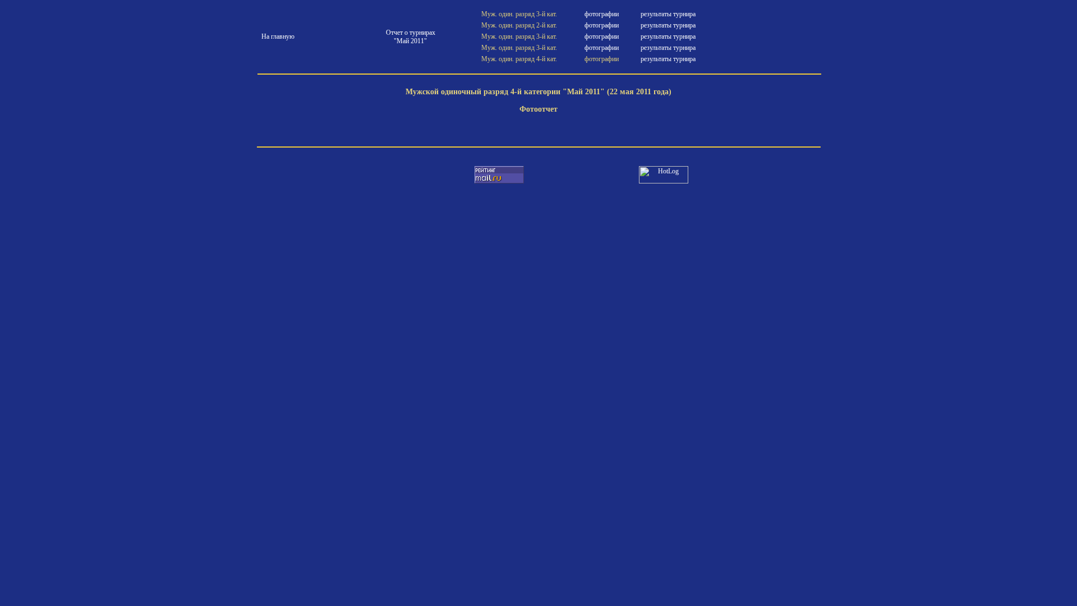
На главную (277, 36)
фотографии (601, 14)
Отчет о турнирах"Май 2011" (410, 37)
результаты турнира (668, 14)
